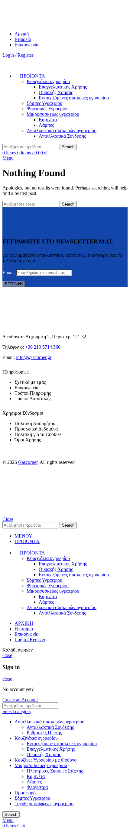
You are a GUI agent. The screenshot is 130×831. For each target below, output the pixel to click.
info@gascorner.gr (33, 357)
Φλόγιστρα (37, 787)
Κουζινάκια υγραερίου (48, 81)
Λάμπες (46, 125)
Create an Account (20, 699)
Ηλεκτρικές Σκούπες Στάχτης (55, 770)
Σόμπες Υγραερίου (44, 103)
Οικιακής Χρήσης (56, 92)
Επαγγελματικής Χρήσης (63, 86)
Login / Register (30, 639)
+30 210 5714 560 (42, 347)
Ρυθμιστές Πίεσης (44, 732)
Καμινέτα (48, 119)
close (7, 655)
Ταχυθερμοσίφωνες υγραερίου (44, 803)
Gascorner (27, 462)
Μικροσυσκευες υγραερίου (53, 114)
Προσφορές (26, 792)
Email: (9, 272)
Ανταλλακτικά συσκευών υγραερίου (61, 130)
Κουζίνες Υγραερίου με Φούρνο (45, 759)
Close (7, 519)
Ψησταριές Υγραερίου (48, 108)
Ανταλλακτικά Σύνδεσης (62, 136)
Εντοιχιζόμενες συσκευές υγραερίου (74, 97)
